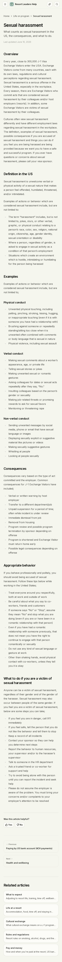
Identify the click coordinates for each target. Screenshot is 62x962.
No (21, 824)
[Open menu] (5, 4)
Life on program (21, 16)
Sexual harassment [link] (42, 16)
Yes (10, 824)
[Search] (57, 4)
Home (6, 16)
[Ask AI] (49, 4)
